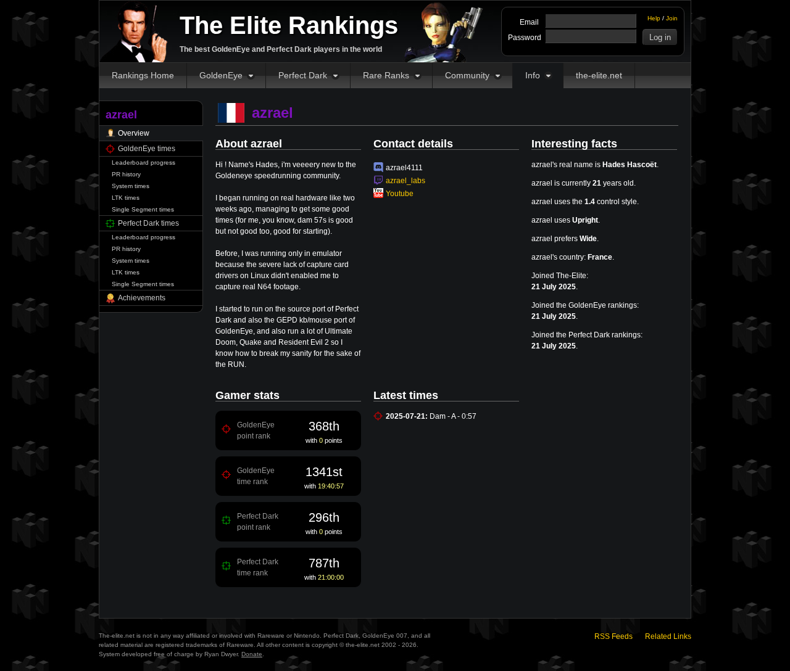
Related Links (668, 636)
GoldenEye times (146, 148)
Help (653, 18)
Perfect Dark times (148, 223)
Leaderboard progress (143, 162)
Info (532, 75)
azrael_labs (405, 180)
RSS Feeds (613, 636)
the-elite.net (599, 75)
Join (672, 18)
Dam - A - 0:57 (453, 416)
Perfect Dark (302, 75)
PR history (126, 174)
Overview (133, 133)
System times (130, 186)
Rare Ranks (386, 75)
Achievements (141, 298)
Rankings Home (143, 75)
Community (467, 75)
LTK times (125, 197)
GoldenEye (221, 75)
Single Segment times (143, 209)
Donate (251, 654)
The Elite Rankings (289, 25)
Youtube (400, 193)
